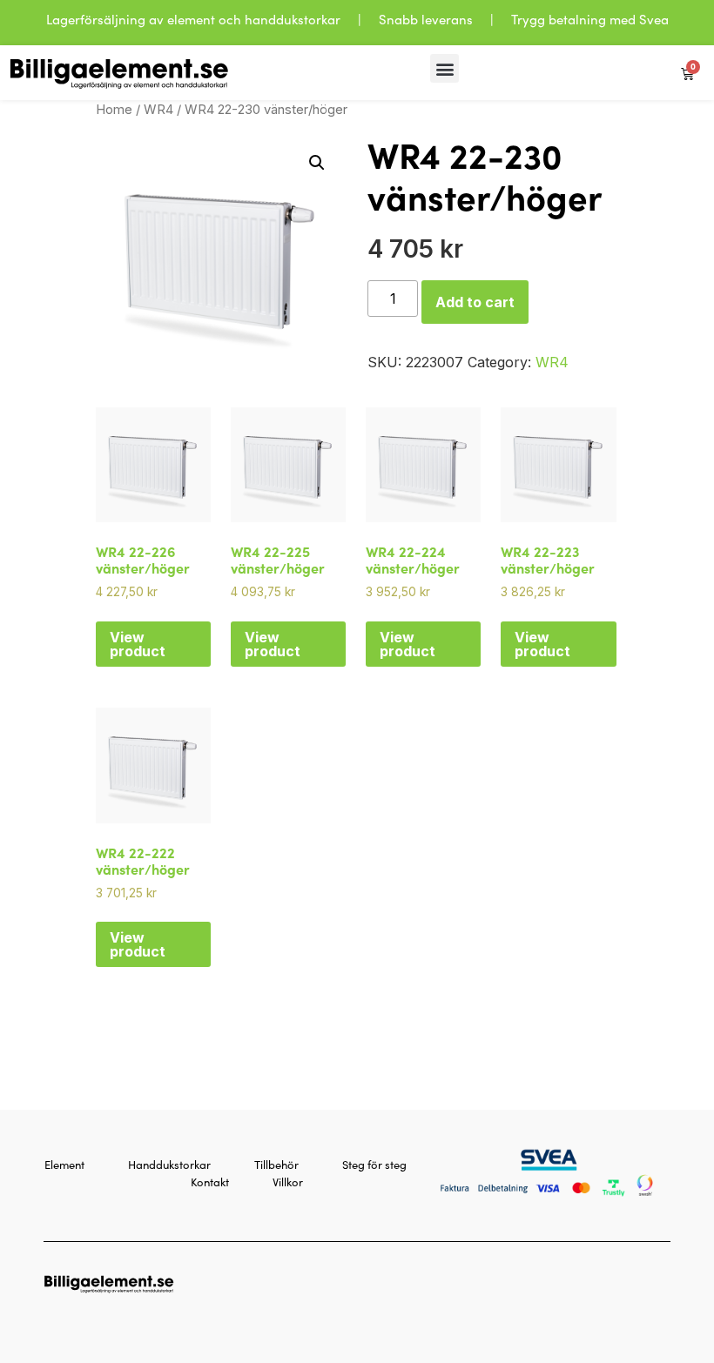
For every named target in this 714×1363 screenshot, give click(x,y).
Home (114, 110)
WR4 (158, 110)
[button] (444, 68)
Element (64, 1164)
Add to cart (475, 302)
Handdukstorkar (169, 1164)
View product (137, 644)
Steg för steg (374, 1164)
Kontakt (210, 1182)
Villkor (288, 1182)
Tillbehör (276, 1164)
